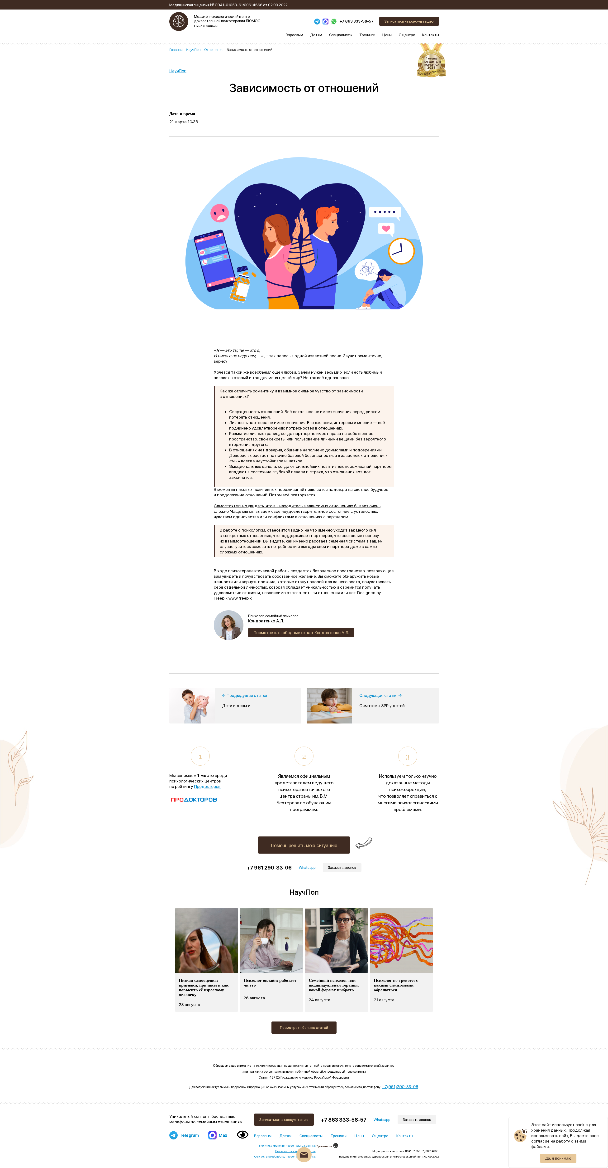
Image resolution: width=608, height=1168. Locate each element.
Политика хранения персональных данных (287, 1145)
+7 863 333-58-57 (357, 21)
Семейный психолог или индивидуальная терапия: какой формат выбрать (334, 985)
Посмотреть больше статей (304, 1027)
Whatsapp (382, 1119)
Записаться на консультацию (409, 21)
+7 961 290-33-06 (269, 868)
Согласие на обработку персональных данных (285, 1156)
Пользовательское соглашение (295, 1151)
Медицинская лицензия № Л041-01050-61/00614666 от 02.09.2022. (228, 5)
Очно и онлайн (206, 26)
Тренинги (339, 1136)
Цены (359, 1136)
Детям (285, 1136)
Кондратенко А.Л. (266, 621)
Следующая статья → (380, 695)
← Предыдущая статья (244, 695)
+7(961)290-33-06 (400, 1086)
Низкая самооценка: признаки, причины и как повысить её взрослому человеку (203, 987)
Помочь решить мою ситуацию (304, 845)
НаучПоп (177, 70)
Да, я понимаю (558, 1158)
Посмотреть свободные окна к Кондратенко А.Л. (301, 632)
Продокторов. (207, 786)
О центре (380, 1136)
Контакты (404, 1136)
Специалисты (311, 1136)
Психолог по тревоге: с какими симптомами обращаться (396, 985)
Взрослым (262, 1136)
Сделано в (324, 1146)
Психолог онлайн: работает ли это (270, 982)
